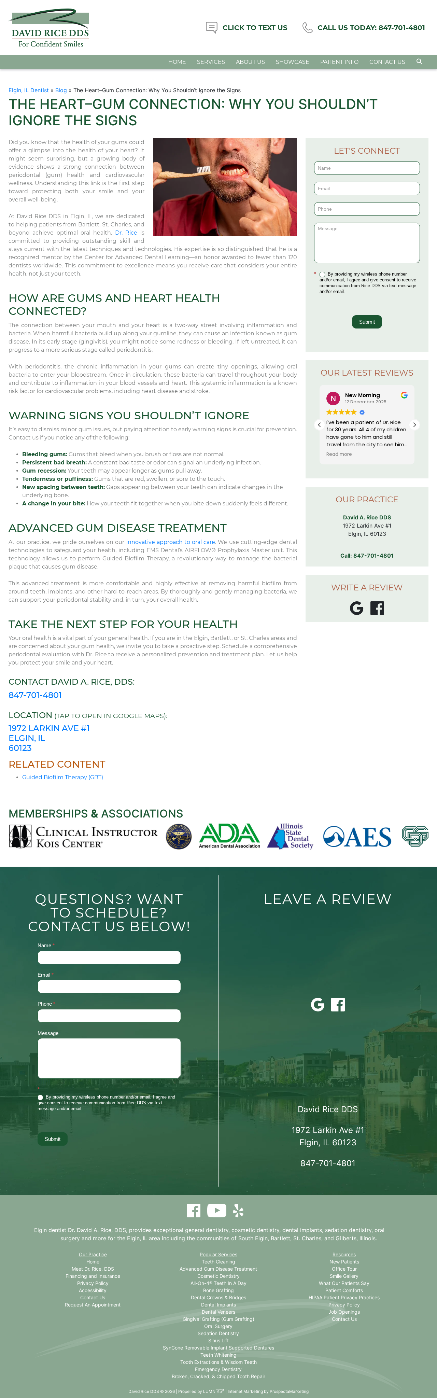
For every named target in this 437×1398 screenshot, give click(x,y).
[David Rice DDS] (49, 28)
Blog (61, 90)
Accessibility (93, 1290)
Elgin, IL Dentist (29, 90)
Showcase (292, 62)
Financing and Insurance (93, 1276)
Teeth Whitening (218, 1355)
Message (48, 1033)
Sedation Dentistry (218, 1333)
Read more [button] (339, 454)
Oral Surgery (218, 1326)
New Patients (344, 1261)
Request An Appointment (93, 1305)
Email (46, 975)
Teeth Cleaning (218, 1261)
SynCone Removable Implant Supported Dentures (218, 1348)
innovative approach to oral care (170, 542)
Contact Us (387, 62)
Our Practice (93, 1254)
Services (211, 62)
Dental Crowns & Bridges (218, 1297)
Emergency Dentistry (218, 1369)
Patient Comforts (344, 1290)
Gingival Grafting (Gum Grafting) (218, 1319)
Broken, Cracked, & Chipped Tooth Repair (218, 1376)
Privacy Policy (93, 1283)
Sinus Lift (218, 1340)
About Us (250, 62)
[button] (419, 61)
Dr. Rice (126, 232)
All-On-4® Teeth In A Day (218, 1283)
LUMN (209, 1391)
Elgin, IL (137, 1238)
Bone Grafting (218, 1290)
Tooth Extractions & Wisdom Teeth (218, 1362)
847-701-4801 (35, 695)
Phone (46, 1004)
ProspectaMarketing (289, 1391)
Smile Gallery (344, 1276)
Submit (367, 322)
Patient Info (339, 62)
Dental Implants (218, 1305)
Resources (344, 1254)
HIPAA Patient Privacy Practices (344, 1297)
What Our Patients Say (344, 1283)
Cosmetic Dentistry (218, 1276)
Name (46, 945)
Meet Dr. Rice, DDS (93, 1269)
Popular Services (218, 1254)
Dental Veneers (218, 1312)
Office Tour (344, 1269)
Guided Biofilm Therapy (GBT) (62, 777)
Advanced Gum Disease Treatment (218, 1269)
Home (177, 62)
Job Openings (344, 1312)
